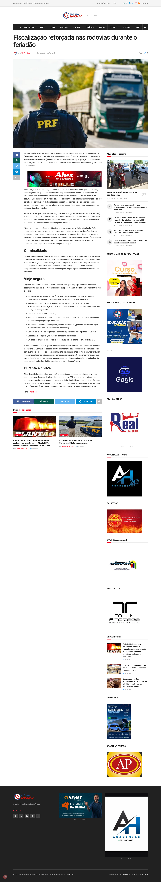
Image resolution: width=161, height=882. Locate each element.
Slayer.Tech (70, 874)
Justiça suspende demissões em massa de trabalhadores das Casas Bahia (135, 667)
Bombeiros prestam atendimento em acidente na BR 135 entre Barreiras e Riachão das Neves (130, 207)
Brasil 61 (33, 392)
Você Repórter (28, 3)
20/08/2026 (34, 449)
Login (146, 3)
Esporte (114, 27)
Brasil (42, 27)
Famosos (126, 27)
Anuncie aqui (17, 3)
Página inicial (29, 27)
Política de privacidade (41, 3)
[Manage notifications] (5, 877)
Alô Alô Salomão (27, 53)
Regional (64, 27)
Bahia (52, 27)
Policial (77, 27)
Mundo (102, 27)
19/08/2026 (80, 446)
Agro (138, 27)
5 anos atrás (41, 53)
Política (90, 27)
